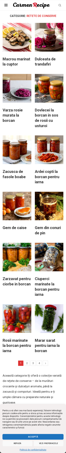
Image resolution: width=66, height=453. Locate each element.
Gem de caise (15, 228)
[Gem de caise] (17, 206)
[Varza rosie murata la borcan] (17, 88)
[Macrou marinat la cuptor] (17, 37)
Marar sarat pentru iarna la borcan (47, 345)
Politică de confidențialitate (33, 450)
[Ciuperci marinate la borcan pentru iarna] (49, 257)
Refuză (17, 443)
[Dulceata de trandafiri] (49, 37)
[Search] (60, 5)
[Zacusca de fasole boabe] (17, 149)
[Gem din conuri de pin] (49, 206)
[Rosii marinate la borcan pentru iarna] (17, 318)
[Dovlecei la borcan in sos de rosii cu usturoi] (49, 88)
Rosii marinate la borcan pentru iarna (17, 345)
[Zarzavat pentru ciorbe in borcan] (17, 257)
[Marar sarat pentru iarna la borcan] (49, 318)
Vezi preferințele (48, 443)
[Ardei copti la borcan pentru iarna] (49, 149)
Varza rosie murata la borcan (13, 115)
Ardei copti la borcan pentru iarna (47, 176)
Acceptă (33, 437)
